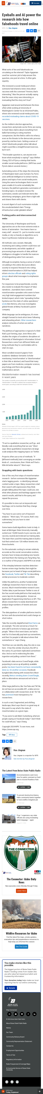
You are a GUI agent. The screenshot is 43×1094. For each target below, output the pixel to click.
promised (10, 695)
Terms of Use (10, 1055)
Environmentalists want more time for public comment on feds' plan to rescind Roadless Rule (29, 777)
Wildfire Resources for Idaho (21, 933)
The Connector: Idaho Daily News (21, 880)
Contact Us (9, 1046)
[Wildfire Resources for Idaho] (21, 914)
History (8, 1028)
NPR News (12, 735)
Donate (36, 3)
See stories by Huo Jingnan (24, 759)
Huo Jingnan (13, 28)
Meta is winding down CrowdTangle (24, 675)
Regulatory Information (14, 1059)
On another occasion (18, 670)
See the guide (21, 946)
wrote (4, 304)
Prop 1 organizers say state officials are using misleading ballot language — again (27, 817)
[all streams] (40, 1091)
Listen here (21, 891)
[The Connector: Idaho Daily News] (21, 855)
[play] (3, 1091)
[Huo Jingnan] (6, 753)
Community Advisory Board (15, 1037)
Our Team (9, 1032)
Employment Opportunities (15, 1050)
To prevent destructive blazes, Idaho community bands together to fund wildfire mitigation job (29, 797)
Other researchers (28, 320)
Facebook (9, 574)
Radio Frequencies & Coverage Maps (18, 1064)
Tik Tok (27, 574)
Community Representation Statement (19, 1041)
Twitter (17, 574)
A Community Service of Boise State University (18, 1069)
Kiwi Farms (33, 623)
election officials (15, 273)
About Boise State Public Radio (16, 1023)
